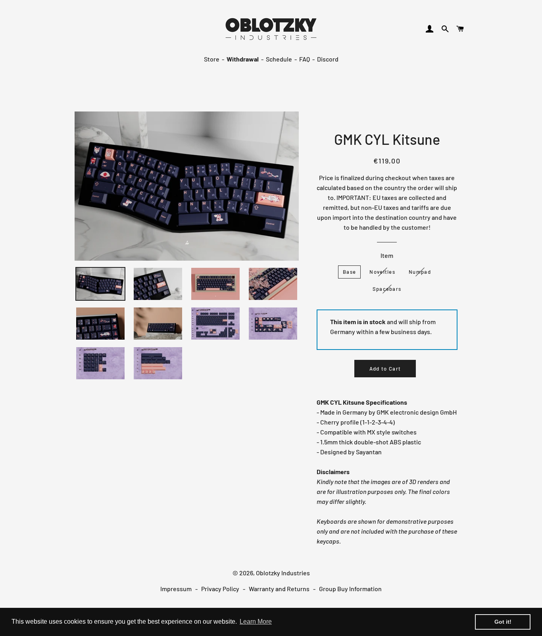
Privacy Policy (220, 588)
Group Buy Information (350, 588)
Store (211, 59)
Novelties (382, 272)
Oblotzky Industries (283, 572)
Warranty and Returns (279, 588)
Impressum (176, 588)
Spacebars (387, 289)
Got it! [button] (502, 622)
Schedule (279, 59)
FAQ (304, 59)
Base (349, 272)
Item (387, 255)
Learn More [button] (256, 621)
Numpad (420, 272)
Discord (327, 59)
